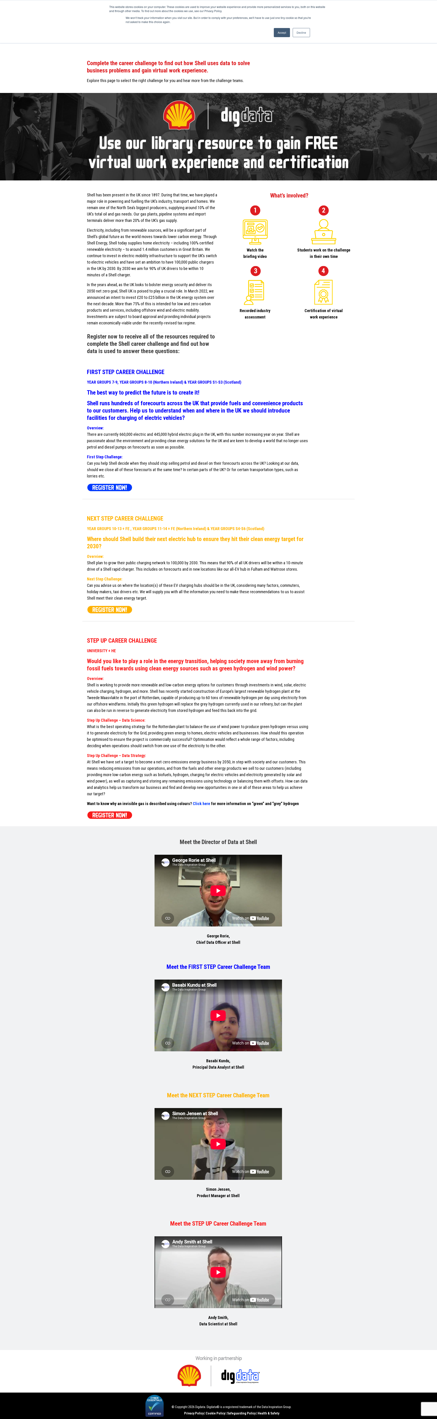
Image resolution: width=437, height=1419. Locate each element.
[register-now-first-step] (109, 487)
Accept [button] (282, 32)
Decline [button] (301, 32)
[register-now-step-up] (109, 814)
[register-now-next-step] (109, 609)
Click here (201, 803)
